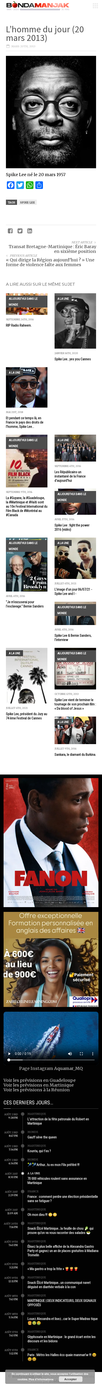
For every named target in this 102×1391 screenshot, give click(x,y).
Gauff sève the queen (42, 1137)
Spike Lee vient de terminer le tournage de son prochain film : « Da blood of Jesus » (75, 704)
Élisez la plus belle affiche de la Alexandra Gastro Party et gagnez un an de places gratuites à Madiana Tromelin (63, 1250)
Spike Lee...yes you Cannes (73, 359)
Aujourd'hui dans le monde (23, 301)
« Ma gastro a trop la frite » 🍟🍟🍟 (53, 1269)
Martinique (37, 1114)
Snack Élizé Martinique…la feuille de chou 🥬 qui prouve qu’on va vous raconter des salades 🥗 (60, 1230)
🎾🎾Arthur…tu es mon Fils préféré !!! (53, 1165)
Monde (33, 1132)
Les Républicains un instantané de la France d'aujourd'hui (70, 476)
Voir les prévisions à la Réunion (37, 1090)
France (33, 1191)
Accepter (70, 1379)
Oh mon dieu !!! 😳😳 (42, 1215)
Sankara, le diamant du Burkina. (75, 754)
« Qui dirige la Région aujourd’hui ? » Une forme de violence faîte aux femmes (50, 262)
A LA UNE (63, 298)
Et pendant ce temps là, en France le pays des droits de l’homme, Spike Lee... (24, 422)
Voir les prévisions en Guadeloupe (40, 1080)
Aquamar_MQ (68, 1068)
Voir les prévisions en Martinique (39, 1085)
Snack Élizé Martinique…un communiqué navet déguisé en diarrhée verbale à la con (59, 1284)
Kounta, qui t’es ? (39, 1151)
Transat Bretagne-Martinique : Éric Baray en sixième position (52, 249)
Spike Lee (27, 202)
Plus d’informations (41, 1379)
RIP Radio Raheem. (19, 325)
